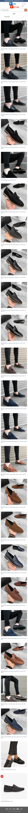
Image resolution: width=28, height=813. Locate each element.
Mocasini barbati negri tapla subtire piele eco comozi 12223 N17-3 (13, 212)
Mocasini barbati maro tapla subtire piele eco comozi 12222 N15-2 (13, 704)
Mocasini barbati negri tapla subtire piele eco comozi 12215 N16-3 (13, 148)
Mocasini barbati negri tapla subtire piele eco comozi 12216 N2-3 (13, 82)
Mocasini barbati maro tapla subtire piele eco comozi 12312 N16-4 (13, 475)
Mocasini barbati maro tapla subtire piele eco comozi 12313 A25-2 (13, 672)
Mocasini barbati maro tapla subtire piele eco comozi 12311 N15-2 (13, 540)
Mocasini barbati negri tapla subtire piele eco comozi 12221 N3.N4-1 (13, 115)
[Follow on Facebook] (23, 4)
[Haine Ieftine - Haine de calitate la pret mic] (14, 5)
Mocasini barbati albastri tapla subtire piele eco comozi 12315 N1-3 (13, 573)
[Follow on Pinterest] (23, 6)
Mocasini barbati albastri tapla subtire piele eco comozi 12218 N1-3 (13, 442)
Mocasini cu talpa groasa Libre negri (8, 769)
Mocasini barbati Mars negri (6, 801)
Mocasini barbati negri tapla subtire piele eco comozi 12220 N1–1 (13, 49)
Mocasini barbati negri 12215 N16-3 (8, 180)
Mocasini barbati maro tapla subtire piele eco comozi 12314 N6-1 (13, 508)
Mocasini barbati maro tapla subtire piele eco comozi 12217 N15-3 (13, 376)
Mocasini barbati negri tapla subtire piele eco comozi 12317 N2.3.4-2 (13, 311)
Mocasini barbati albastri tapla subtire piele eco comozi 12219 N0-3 (13, 409)
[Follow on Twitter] (25, 4)
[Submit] (25, 10)
